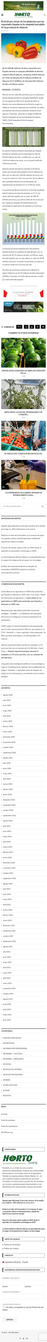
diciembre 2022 (9, 925)
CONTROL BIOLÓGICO (12, 1038)
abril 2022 (7, 967)
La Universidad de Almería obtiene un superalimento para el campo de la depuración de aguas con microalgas (23, 1230)
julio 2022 (6, 952)
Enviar (9, 1320)
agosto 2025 (8, 758)
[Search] (44, 15)
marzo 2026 (7, 721)
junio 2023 (7, 894)
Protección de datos (12, 1304)
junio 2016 (7, 1009)
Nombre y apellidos (11, 1278)
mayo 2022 (7, 962)
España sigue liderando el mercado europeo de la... (23, 372)
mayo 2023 (7, 899)
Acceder (4, 1114)
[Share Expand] (43, 327)
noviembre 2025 (9, 742)
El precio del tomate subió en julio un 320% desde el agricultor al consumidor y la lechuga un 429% (20, 1221)
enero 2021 (7, 983)
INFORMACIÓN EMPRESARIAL (15, 1048)
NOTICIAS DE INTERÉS (12, 1069)
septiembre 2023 (9, 878)
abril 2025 (7, 779)
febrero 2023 (8, 915)
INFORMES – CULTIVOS (12, 1054)
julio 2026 (6, 700)
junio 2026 (7, 705)
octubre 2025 (8, 747)
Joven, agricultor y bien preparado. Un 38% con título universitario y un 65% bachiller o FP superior (23, 635)
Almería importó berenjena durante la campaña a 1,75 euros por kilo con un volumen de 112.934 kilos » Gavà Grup (22, 648)
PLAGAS (6, 1090)
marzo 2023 (7, 910)
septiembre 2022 (9, 941)
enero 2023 (7, 920)
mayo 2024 (7, 836)
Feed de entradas (8, 1120)
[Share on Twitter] (32, 327)
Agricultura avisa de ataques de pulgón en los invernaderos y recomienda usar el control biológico (22, 673)
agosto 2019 (8, 999)
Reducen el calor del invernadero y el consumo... (23, 413)
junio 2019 (7, 1004)
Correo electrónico (11, 1292)
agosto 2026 (8, 695)
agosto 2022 (8, 947)
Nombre (5, 1286)
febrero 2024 (8, 852)
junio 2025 (7, 768)
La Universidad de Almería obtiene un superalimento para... (23, 494)
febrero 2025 (8, 789)
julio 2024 (6, 826)
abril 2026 (7, 716)
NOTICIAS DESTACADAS (13, 1075)
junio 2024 (7, 831)
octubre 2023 (8, 873)
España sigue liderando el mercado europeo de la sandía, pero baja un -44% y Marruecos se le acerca (23, 1202)
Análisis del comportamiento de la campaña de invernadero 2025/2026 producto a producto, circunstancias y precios (19, 569)
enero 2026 (7, 732)
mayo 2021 (7, 973)
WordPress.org (7, 1132)
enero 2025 (7, 794)
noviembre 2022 (9, 931)
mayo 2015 (7, 1015)
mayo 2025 (7, 774)
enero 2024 (7, 857)
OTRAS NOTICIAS (10, 1085)
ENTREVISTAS (8, 1043)
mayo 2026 (7, 711)
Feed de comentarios (9, 1126)
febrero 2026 (8, 726)
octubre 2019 (8, 994)
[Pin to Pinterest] (37, 327)
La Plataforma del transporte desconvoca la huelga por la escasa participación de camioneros (21, 617)
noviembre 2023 (9, 868)
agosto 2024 (8, 821)
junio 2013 (7, 1020)
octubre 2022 (8, 936)
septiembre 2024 (9, 815)
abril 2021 (7, 978)
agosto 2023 (8, 884)
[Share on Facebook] (26, 327)
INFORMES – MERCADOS (13, 1059)
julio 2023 (6, 889)
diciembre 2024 (9, 800)
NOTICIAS (7, 1064)
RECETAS (7, 1095)
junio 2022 (7, 957)
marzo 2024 (7, 847)
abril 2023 (7, 905)
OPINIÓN (6, 1080)
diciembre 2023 (9, 863)
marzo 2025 (7, 784)
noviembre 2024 (9, 805)
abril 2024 (7, 842)
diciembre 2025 (9, 737)
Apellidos (28, 1286)
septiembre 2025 (9, 753)
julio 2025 (6, 763)
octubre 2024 (8, 810)
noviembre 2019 (9, 988)
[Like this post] (20, 327)
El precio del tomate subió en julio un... (23, 454)
